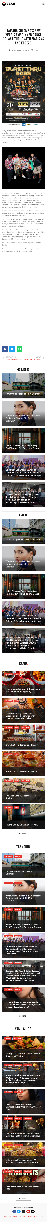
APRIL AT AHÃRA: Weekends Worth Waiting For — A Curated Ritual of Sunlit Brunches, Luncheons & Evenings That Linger (22, 1079)
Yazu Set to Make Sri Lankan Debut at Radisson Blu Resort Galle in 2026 (22, 1134)
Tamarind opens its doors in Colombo (18, 872)
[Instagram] (23, 1211)
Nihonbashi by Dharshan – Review (21, 825)
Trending (36, 50)
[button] (23, 834)
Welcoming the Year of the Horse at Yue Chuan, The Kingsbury (23, 690)
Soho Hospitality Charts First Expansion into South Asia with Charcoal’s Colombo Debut (20, 716)
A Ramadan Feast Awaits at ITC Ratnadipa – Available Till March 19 (21, 1161)
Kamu (17, 674)
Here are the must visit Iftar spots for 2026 (23, 1188)
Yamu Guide (25, 727)
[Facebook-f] (14, 1211)
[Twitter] (19, 1211)
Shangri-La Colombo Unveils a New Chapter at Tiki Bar (22, 1054)
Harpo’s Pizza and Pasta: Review (21, 771)
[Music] (33, 1211)
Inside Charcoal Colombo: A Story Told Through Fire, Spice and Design (23, 926)
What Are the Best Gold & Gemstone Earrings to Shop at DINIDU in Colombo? (23, 898)
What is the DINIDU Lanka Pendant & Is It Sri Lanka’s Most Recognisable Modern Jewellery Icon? (23, 1004)
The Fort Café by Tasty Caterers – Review (21, 797)
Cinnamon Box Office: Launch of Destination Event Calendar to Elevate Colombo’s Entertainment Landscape (21, 950)
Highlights (8, 674)
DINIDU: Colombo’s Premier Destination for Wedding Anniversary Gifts (23, 1106)
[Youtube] (28, 1211)
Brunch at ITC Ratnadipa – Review (21, 745)
